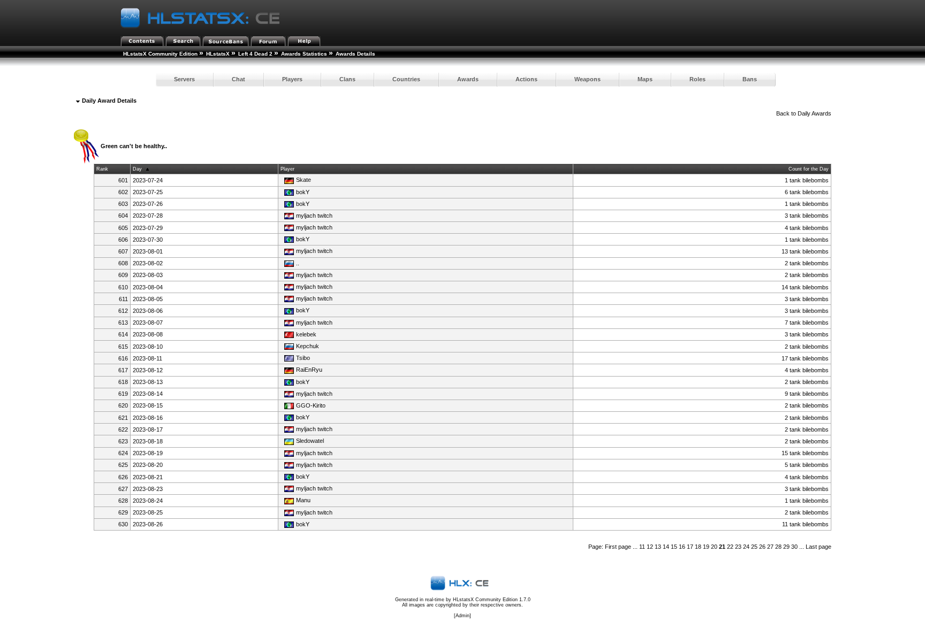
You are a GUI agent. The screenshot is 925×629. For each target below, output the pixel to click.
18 (698, 546)
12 (650, 546)
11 (642, 546)
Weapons (587, 79)
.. (297, 263)
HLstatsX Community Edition (160, 54)
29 (786, 546)
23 (738, 546)
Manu (303, 500)
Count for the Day (808, 169)
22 (730, 546)
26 (762, 546)
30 (794, 546)
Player (287, 169)
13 (658, 546)
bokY (302, 192)
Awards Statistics (304, 54)
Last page (818, 546)
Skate (303, 180)
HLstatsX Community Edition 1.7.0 (491, 599)
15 (674, 546)
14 (666, 546)
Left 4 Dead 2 (255, 54)
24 (746, 546)
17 (690, 546)
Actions (526, 79)
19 (706, 546)
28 (778, 546)
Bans (749, 79)
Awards (468, 79)
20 (714, 546)
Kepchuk (307, 346)
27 (770, 546)
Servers (184, 79)
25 (754, 546)
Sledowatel (310, 441)
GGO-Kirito (310, 405)
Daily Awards (814, 113)
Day (137, 169)
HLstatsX (218, 54)
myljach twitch (314, 215)
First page (618, 546)
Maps (645, 79)
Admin (462, 615)
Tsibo (303, 358)
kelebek (306, 334)
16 (682, 546)
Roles (697, 79)
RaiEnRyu (309, 369)
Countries (406, 79)
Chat (238, 79)
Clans (347, 79)
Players (292, 79)
